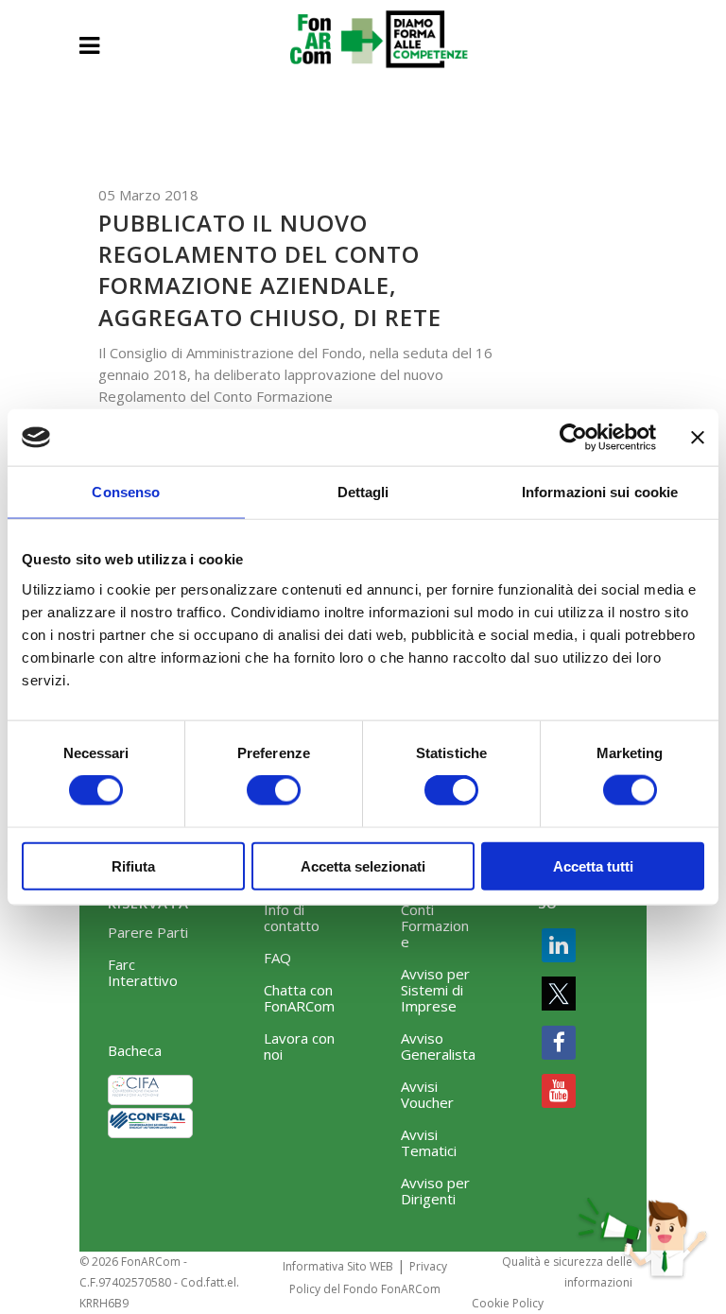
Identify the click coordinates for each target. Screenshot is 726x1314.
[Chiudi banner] (697, 437)
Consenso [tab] (126, 492)
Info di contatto (292, 918)
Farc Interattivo (143, 973)
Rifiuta (133, 865)
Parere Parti (148, 933)
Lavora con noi (299, 1046)
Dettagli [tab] (363, 492)
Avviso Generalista (438, 1046)
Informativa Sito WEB (338, 1266)
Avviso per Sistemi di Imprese (435, 990)
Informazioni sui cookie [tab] (600, 492)
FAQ (277, 958)
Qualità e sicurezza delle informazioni (567, 1271)
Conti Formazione (435, 926)
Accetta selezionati (363, 865)
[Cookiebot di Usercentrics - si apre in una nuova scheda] (573, 438)
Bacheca (135, 1051)
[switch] (274, 790)
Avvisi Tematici (429, 1143)
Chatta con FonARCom (299, 998)
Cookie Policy (508, 1303)
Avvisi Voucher (427, 1095)
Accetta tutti (593, 865)
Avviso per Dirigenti (435, 1191)
